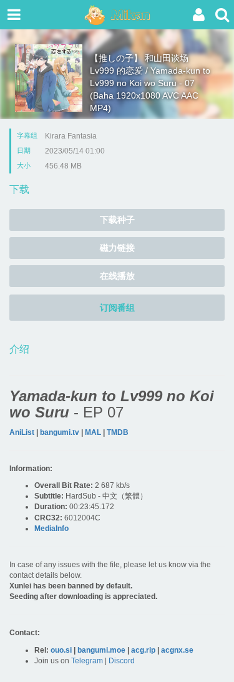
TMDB (118, 432)
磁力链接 (117, 248)
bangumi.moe (101, 650)
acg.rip (143, 650)
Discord (122, 660)
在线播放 (117, 276)
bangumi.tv (59, 432)
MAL (93, 432)
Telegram (87, 660)
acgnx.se (177, 650)
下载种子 (117, 220)
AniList (21, 432)
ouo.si (61, 650)
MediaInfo (51, 528)
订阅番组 (117, 308)
